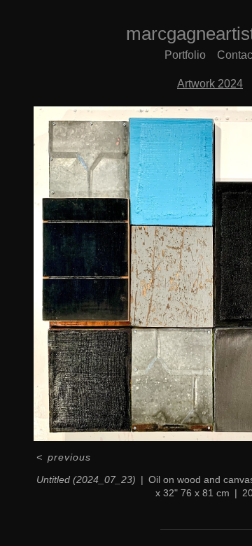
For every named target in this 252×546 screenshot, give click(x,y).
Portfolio (185, 55)
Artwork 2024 (210, 84)
